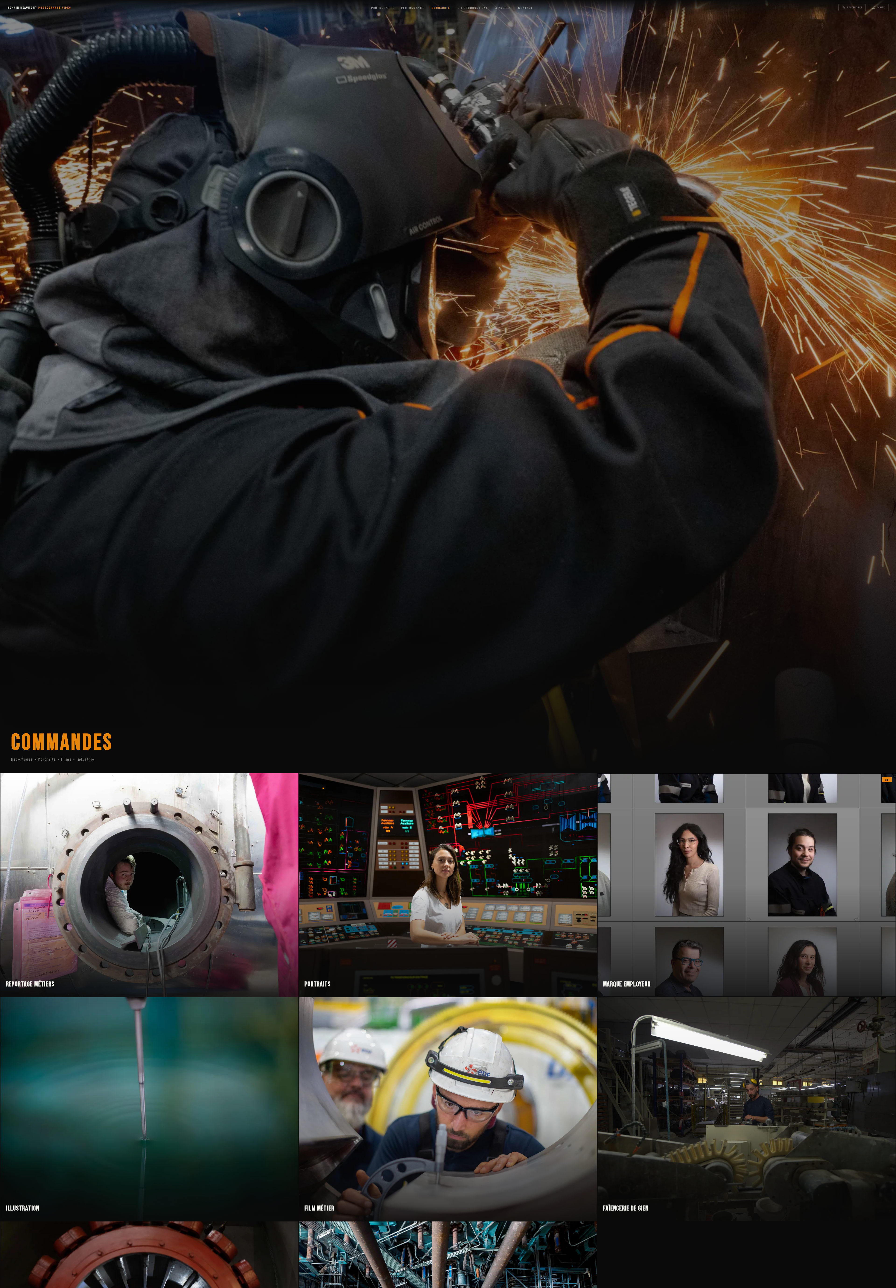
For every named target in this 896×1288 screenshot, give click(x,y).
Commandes (441, 8)
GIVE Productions (473, 8)
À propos (503, 8)
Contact (525, 8)
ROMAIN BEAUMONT (39, 7)
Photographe (382, 8)
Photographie (412, 8)
